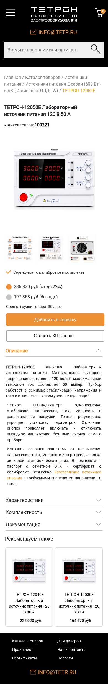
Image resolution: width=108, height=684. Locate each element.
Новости (65, 658)
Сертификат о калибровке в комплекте (48, 272)
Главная (12, 77)
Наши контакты (71, 649)
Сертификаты (24, 658)
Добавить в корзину (55, 319)
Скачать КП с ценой (54, 335)
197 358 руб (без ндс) (36, 296)
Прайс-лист (22, 649)
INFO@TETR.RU (57, 32)
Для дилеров (69, 641)
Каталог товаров (42, 77)
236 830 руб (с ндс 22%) (38, 286)
